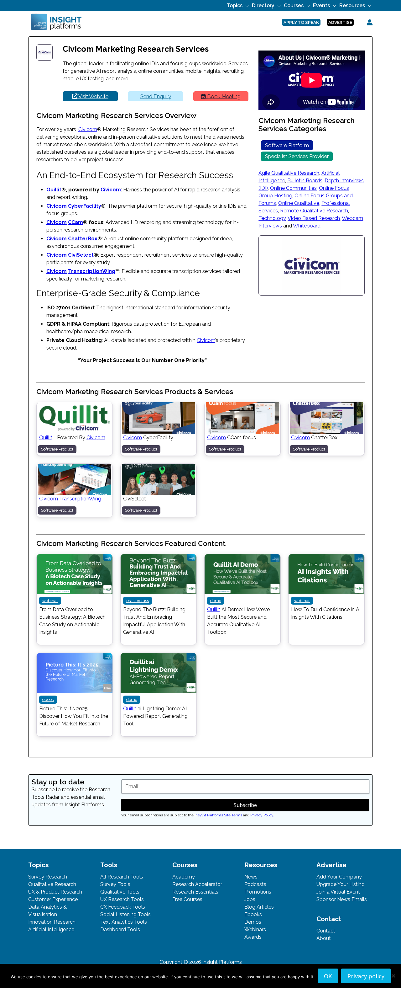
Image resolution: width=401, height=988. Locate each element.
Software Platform (287, 145)
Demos (252, 922)
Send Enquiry (155, 96)
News (251, 877)
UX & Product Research (55, 892)
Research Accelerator (197, 884)
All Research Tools (121, 877)
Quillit (53, 190)
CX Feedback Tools (122, 907)
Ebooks (253, 914)
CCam (75, 222)
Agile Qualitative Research (288, 173)
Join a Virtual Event (338, 892)
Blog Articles (259, 907)
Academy (183, 877)
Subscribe (245, 805)
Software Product (57, 448)
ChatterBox (82, 239)
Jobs (249, 899)
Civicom (87, 129)
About (323, 938)
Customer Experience (53, 899)
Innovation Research (52, 922)
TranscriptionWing (91, 271)
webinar (50, 600)
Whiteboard (306, 226)
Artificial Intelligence (51, 929)
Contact (325, 931)
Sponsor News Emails (341, 899)
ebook (48, 699)
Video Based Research (314, 218)
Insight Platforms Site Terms (218, 815)
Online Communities (293, 188)
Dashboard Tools (120, 929)
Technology (272, 218)
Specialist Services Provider (297, 156)
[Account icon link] (370, 22)
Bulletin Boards (304, 181)
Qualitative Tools (119, 892)
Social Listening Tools (125, 914)
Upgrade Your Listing (340, 884)
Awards (253, 937)
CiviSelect (81, 255)
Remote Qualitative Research (314, 211)
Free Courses (187, 899)
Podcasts (255, 884)
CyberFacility (84, 206)
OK (328, 976)
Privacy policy (365, 976)
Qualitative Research (52, 884)
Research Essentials (195, 892)
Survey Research (47, 877)
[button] (245, 5)
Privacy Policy (261, 815)
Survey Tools (115, 884)
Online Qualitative (298, 203)
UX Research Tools (122, 899)
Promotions (257, 892)
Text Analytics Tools (123, 922)
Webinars (255, 929)
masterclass (137, 600)
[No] (393, 976)
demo (215, 600)
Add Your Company (339, 877)
